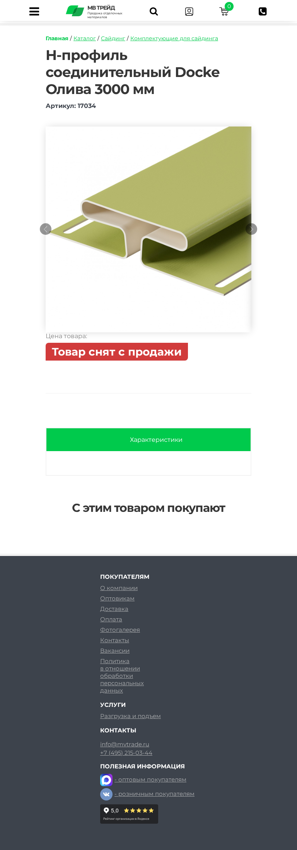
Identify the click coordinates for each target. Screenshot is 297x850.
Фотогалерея (120, 629)
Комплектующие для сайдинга (174, 38)
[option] (148, 233)
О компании (119, 588)
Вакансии (115, 650)
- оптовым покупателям (150, 779)
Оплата (111, 619)
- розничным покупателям (154, 793)
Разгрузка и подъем (130, 716)
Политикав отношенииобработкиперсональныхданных (122, 675)
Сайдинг (113, 38)
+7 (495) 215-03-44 (126, 753)
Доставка (114, 608)
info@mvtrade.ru (124, 744)
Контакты (114, 640)
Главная (57, 38)
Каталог (84, 38)
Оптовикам (117, 598)
